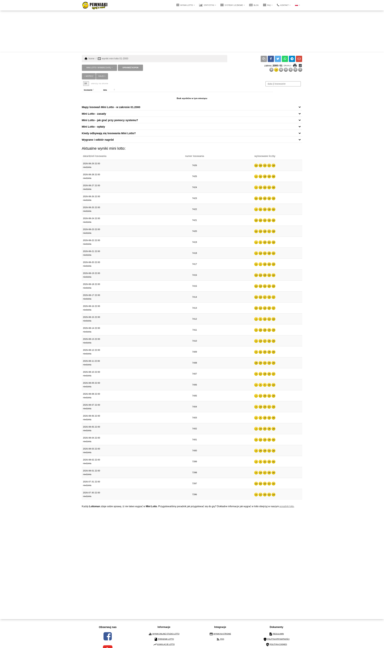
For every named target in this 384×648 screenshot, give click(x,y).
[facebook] (107, 636)
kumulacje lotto (164, 644)
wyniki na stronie (220, 634)
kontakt (284, 5)
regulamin (276, 634)
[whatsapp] (285, 59)
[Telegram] (292, 59)
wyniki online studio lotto (163, 634)
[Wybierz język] (297, 5)
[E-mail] (299, 59)
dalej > (102, 76)
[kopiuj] (264, 59)
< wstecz (88, 76)
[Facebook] (271, 59)
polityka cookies (276, 644)
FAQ (269, 5)
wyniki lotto (186, 5)
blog (256, 5)
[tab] (192, 107)
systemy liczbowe (233, 5)
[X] (278, 59)
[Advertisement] (192, 32)
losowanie (88, 90)
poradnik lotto (286, 506)
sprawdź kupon (130, 68)
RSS (220, 639)
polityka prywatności (276, 639)
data (105, 90)
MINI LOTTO (98, 68)
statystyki (209, 5)
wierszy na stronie (99, 83)
